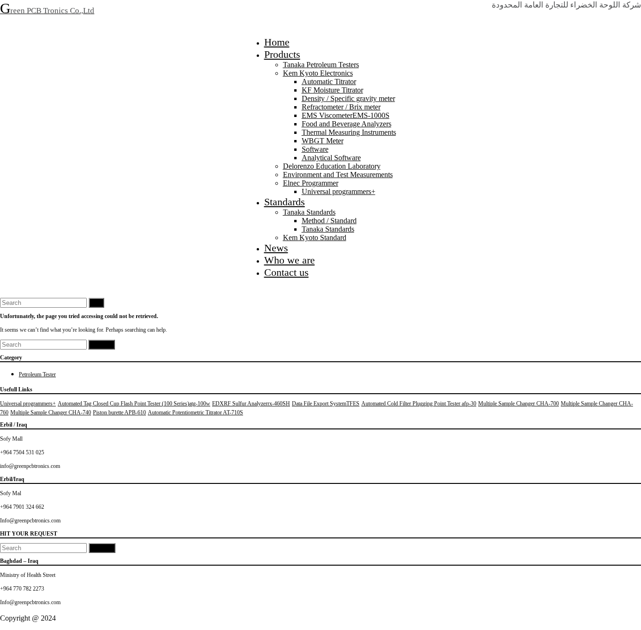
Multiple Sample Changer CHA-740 (50, 412)
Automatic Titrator (329, 82)
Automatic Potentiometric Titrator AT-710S (195, 412)
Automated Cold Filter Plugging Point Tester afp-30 (418, 403)
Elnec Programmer (310, 183)
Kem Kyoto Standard (314, 237)
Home (277, 42)
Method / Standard (329, 221)
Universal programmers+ (338, 191)
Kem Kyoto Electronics (318, 73)
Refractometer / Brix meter (341, 107)
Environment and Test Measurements (338, 175)
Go (96, 302)
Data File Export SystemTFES (325, 403)
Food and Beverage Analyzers (346, 124)
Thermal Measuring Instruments (349, 132)
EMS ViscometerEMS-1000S (345, 115)
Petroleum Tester (37, 374)
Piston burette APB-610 (119, 412)
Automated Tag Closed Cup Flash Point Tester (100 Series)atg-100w (134, 403)
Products (282, 54)
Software (315, 149)
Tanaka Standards (309, 212)
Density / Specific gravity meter (348, 98)
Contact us (286, 272)
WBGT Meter (322, 141)
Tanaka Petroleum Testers (321, 65)
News (276, 248)
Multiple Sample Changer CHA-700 (518, 403)
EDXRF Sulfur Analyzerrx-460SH (251, 403)
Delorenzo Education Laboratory (332, 166)
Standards (284, 202)
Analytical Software (331, 158)
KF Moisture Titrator (332, 90)
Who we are (289, 260)
